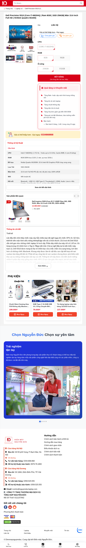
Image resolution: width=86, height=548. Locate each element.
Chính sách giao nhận (53, 445)
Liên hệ (6, 533)
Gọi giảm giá (67, 35)
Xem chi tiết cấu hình (43, 187)
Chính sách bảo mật (52, 452)
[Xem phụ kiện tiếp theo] (76, 299)
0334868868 (47, 134)
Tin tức (66, 530)
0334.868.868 (29, 461)
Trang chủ (9, 8)
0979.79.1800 (36, 464)
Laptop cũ (19, 8)
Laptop (26, 530)
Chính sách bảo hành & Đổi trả (56, 439)
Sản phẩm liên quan (14, 196)
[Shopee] (14, 507)
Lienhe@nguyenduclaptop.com (24, 489)
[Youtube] (10, 507)
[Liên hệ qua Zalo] (80, 530)
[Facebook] (5, 507)
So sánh (37, 209)
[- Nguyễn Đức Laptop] (4, 3)
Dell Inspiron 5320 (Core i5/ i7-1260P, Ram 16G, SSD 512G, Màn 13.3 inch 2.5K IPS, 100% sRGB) (51, 202)
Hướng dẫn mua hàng (53, 442)
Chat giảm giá (50, 35)
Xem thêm (42, 266)
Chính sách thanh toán (53, 455)
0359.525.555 (29, 481)
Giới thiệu (27, 533)
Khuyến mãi (48, 530)
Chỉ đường (12, 458)
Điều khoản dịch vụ (51, 448)
